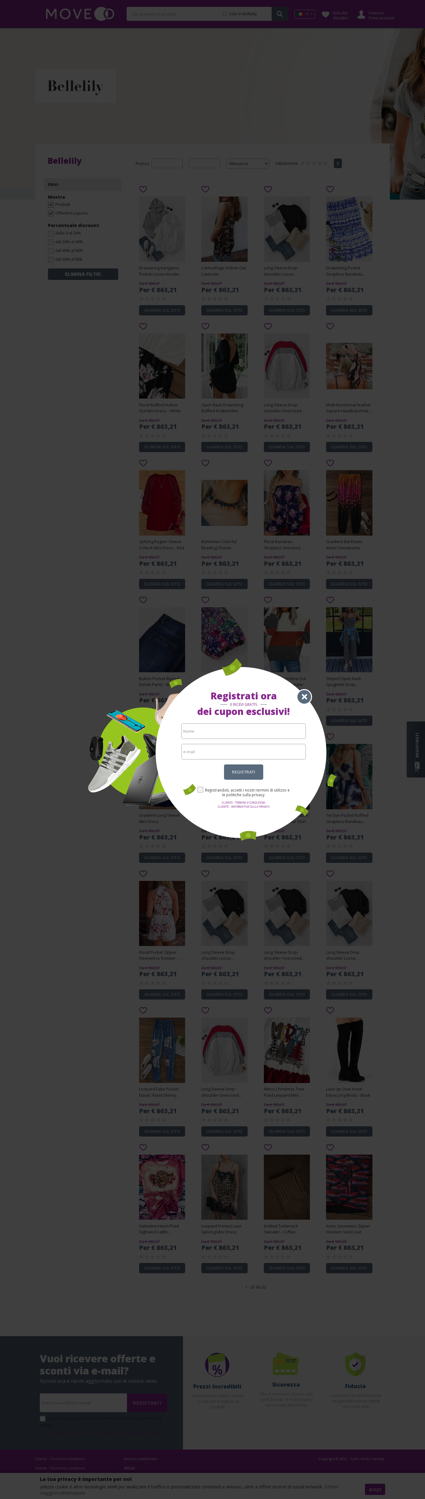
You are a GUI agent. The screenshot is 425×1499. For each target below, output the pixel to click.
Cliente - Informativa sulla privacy (244, 807)
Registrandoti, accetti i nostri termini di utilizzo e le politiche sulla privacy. (247, 792)
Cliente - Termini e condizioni (243, 803)
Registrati (243, 772)
